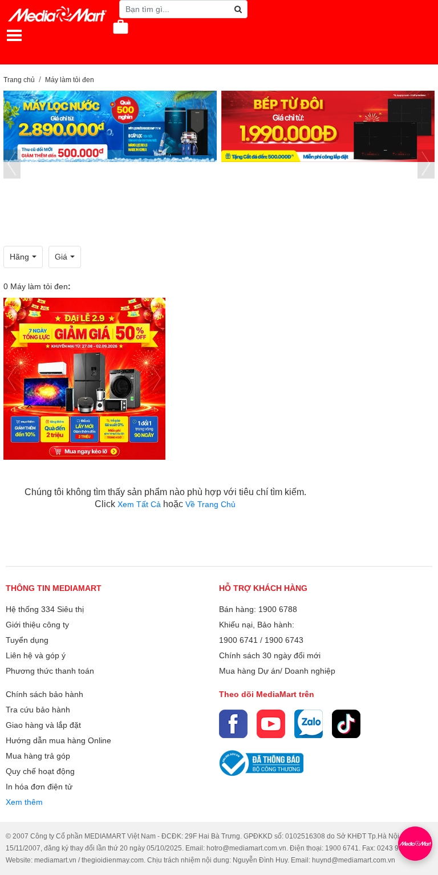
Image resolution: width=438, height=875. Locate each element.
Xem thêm (24, 802)
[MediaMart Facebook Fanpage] (233, 724)
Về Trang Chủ (210, 504)
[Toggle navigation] (14, 35)
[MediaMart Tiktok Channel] (346, 724)
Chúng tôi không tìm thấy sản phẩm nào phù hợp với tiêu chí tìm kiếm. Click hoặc (165, 498)
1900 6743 (284, 640)
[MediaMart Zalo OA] (308, 724)
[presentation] (12, 164)
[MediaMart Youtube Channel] (271, 724)
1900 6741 (238, 640)
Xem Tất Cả (140, 504)
